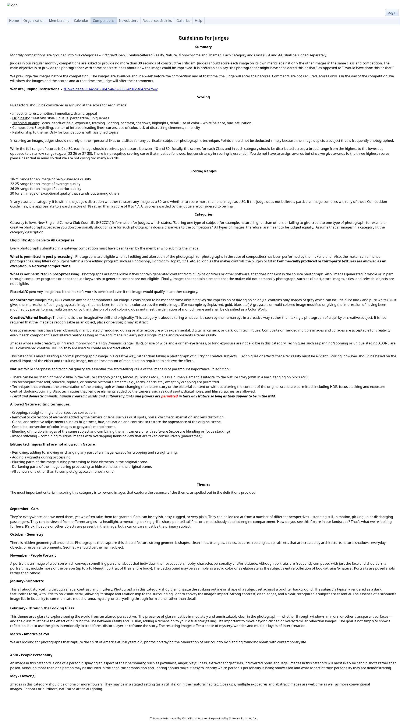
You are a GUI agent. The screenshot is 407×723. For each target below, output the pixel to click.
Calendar (81, 20)
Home (14, 20)
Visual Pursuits (191, 718)
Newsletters (128, 20)
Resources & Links (157, 20)
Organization (34, 20)
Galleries (183, 20)
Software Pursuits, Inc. (243, 718)
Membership (59, 20)
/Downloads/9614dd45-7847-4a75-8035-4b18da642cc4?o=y (111, 89)
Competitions (103, 20)
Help (198, 20)
